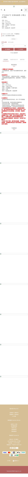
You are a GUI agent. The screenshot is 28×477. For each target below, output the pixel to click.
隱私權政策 (14, 431)
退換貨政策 (14, 429)
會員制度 (16, 414)
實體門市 (16, 412)
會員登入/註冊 (14, 424)
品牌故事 (12, 412)
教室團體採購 (14, 426)
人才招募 (14, 416)
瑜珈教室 (12, 414)
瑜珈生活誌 (14, 427)
